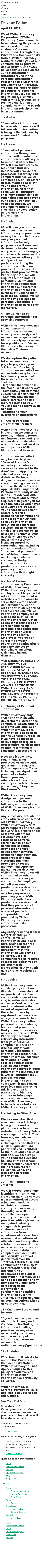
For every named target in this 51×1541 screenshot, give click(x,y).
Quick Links (11, 1506)
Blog (8, 1475)
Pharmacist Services (15, 1466)
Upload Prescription (15, 1472)
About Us (15, 1503)
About (8, 1463)
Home (8, 1523)
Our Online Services (9, 1431)
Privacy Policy (17, 1509)
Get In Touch (16, 1518)
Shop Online (11, 1478)
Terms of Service (18, 1512)
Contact (9, 1469)
